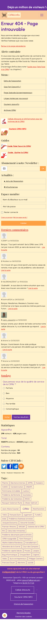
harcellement (31, 543)
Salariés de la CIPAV (36, 527)
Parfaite (9, 388)
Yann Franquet (25, 539)
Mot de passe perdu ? (20, 217)
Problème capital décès (12, 551)
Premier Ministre (9, 527)
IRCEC (27, 499)
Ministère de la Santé (11, 547)
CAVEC (5, 487)
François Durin (15, 515)
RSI (3, 531)
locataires (27, 495)
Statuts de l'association (23, 604)
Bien (7, 393)
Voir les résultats (20, 417)
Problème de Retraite (11, 495)
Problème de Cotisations (12, 499)
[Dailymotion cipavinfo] (15, 466)
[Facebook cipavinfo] (10, 466)
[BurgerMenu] (42, 15)
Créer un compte (6, 217)
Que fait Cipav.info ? (12, 87)
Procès (27, 551)
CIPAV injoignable (9, 539)
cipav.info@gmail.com (31, 580)
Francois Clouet (8, 563)
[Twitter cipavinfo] (4, 466)
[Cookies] (4, 615)
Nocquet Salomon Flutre (12, 503)
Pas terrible (10, 404)
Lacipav (36, 551)
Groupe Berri (25, 555)
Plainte (5, 483)
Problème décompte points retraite (17, 535)
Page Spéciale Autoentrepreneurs (18, 93)
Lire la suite (5, 270)
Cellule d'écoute (22, 590)
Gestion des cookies (23, 616)
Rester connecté (11, 212)
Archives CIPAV (10, 110)
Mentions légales (24, 613)
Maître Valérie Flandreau (12, 543)
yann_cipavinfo (9, 320)
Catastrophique (12, 409)
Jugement (28, 515)
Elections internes (18, 483)
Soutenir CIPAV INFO (23, 597)
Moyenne (10, 398)
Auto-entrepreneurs (18, 559)
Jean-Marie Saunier (10, 509)
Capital (36, 555)
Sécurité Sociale (27, 523)
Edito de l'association (12, 81)
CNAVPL (29, 487)
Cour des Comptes (30, 547)
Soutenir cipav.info (11, 104)
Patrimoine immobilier (11, 491)
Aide (4, 519)
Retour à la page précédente (13, 46)
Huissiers (39, 483)
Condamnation (17, 487)
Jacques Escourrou (10, 523)
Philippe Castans (36, 559)
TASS (4, 515)
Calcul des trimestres (16, 531)
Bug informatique (9, 555)
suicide (30, 563)
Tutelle (38, 515)
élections (21, 563)
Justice (26, 491)
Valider (23, 223)
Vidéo (4, 559)
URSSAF (22, 527)
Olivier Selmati (31, 503)
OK (43, 168)
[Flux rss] (21, 466)
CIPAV (26, 508)
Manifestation (38, 509)
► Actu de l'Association (13, 181)
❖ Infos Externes (11, 187)
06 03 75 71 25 (28, 583)
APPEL (30, 483)
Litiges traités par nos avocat (16, 98)
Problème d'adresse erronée (21, 519)
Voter (7, 417)
